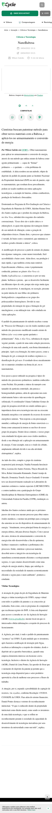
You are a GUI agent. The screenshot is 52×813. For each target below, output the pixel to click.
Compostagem (28, 22)
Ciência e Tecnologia (27, 30)
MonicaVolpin (29, 95)
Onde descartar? (21, 13)
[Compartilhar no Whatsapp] (12, 117)
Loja (46, 13)
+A (26, 106)
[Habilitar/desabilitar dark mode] (19, 106)
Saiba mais (31, 810)
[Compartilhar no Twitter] (30, 117)
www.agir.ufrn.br (16, 618)
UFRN (25, 149)
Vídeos (9, 22)
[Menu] (49, 4)
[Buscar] (42, 4)
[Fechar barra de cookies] (48, 808)
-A (32, 106)
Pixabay (40, 95)
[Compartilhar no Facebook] (21, 117)
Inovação (14, 30)
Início (6, 30)
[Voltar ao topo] (47, 797)
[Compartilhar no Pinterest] (39, 117)
